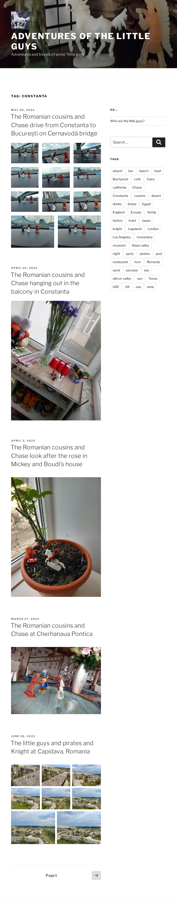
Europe (136, 212)
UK (127, 287)
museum (119, 245)
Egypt (146, 204)
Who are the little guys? (127, 121)
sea (146, 270)
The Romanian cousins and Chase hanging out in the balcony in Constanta (48, 283)
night (116, 254)
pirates (145, 254)
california (119, 187)
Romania (153, 262)
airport (117, 171)
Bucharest (120, 179)
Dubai (132, 204)
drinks (117, 204)
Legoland (135, 229)
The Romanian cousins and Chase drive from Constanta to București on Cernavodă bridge (54, 125)
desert (156, 196)
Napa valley (140, 245)
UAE (116, 287)
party (130, 254)
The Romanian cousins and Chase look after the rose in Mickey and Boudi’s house (49, 456)
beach (143, 171)
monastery (145, 237)
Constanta (120, 196)
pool (159, 254)
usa (138, 287)
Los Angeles (122, 237)
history (118, 220)
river (137, 262)
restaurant (120, 262)
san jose (132, 270)
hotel (132, 220)
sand (116, 270)
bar (130, 171)
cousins (139, 196)
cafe (137, 179)
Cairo (151, 179)
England (119, 212)
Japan (146, 220)
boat (157, 171)
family (151, 212)
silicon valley (122, 278)
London (153, 229)
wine (150, 287)
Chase (137, 187)
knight (117, 229)
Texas (152, 278)
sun (139, 278)
